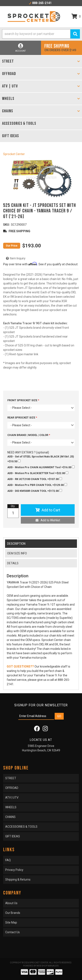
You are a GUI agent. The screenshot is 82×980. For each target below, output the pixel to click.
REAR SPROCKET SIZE (21, 417)
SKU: (6, 224)
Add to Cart (51, 510)
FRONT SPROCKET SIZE (22, 400)
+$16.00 (39, 467)
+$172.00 (33, 490)
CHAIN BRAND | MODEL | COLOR (28, 435)
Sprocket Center (14, 154)
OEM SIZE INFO (17, 553)
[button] (41, 34)
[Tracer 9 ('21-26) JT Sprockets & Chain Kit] (41, 178)
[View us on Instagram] (45, 729)
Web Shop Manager (47, 966)
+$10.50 (40, 459)
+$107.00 (33, 479)
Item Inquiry (17, 258)
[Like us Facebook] (37, 729)
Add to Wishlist (50, 520)
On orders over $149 (60, 47)
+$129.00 (35, 485)
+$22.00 (36, 473)
